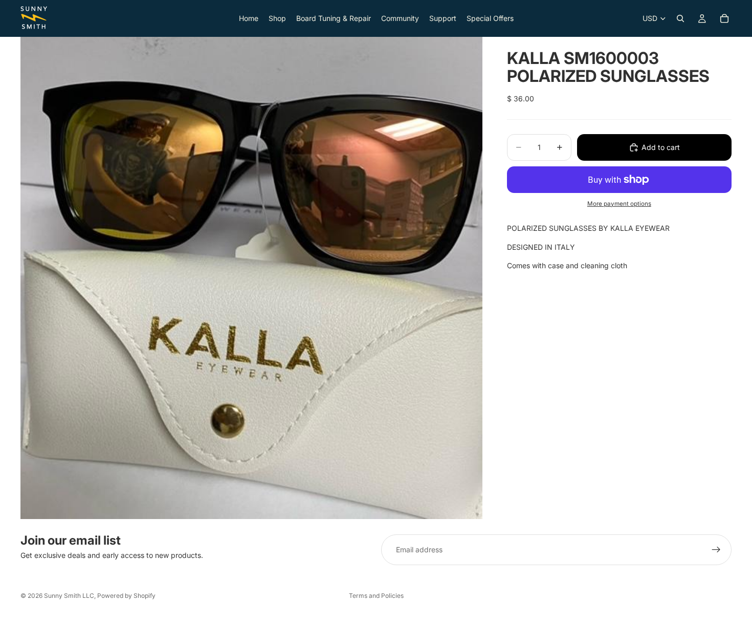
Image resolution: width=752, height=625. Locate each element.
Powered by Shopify (126, 595)
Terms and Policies (376, 595)
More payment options (619, 203)
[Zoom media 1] (251, 278)
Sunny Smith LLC (69, 595)
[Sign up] (716, 550)
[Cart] (724, 18)
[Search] (680, 18)
